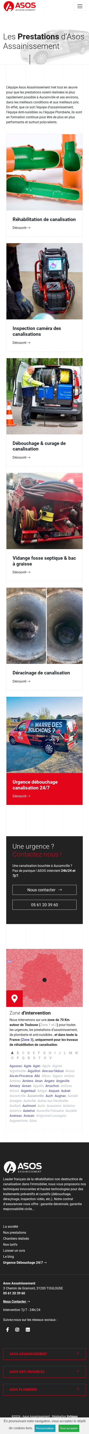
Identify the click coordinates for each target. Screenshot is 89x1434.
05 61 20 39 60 (44, 904)
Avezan (29, 1116)
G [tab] (44, 1053)
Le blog (8, 1257)
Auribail (15, 1106)
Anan (39, 1081)
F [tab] (39, 1053)
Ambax (69, 1076)
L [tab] (65, 1053)
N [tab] (76, 1053)
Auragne (16, 1101)
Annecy (15, 1086)
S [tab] (34, 1058)
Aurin (41, 1106)
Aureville (29, 1101)
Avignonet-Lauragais (51, 1116)
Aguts (46, 1066)
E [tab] (34, 1053)
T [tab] (39, 1058)
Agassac (16, 1066)
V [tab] (50, 1058)
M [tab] (70, 1053)
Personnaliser (45, 1428)
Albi (37, 1076)
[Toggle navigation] (80, 6)
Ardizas (66, 1086)
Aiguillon (34, 1071)
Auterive (69, 1106)
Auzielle (71, 1111)
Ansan (26, 1086)
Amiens (27, 1081)
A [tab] (12, 1053)
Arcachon (52, 1086)
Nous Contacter (15, 1302)
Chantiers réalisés (16, 1239)
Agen (36, 1066)
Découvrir (20, 228)
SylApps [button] (72, 1416)
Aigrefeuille (18, 1071)
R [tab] (29, 1058)
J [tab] (60, 1053)
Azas (33, 1121)
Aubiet (65, 1091)
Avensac (16, 1116)
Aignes (57, 1066)
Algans (57, 1076)
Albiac (46, 1076)
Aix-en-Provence (21, 1076)
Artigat (42, 1091)
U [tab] (45, 1058)
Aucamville (18, 1096)
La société (10, 1227)
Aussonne (54, 1106)
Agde (27, 1066)
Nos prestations (14, 1233)
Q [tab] (23, 1058)
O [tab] (12, 1058)
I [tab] (54, 1053)
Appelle (38, 1086)
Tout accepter (69, 1428)
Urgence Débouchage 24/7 (23, 1263)
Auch (49, 1096)
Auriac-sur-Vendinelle (52, 1101)
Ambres (15, 1081)
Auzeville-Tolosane (50, 1111)
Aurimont (29, 1106)
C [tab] (23, 1053)
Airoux (70, 1071)
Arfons (14, 1091)
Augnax (60, 1096)
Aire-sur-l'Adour (53, 1071)
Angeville (62, 1081)
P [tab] (18, 1058)
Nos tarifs (10, 1245)
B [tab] (18, 1053)
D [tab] (29, 1053)
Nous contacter (42, 889)
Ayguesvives (19, 1121)
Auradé (72, 1096)
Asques (54, 1091)
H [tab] (50, 1053)
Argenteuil (28, 1091)
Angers (49, 1081)
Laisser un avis (14, 1251)
